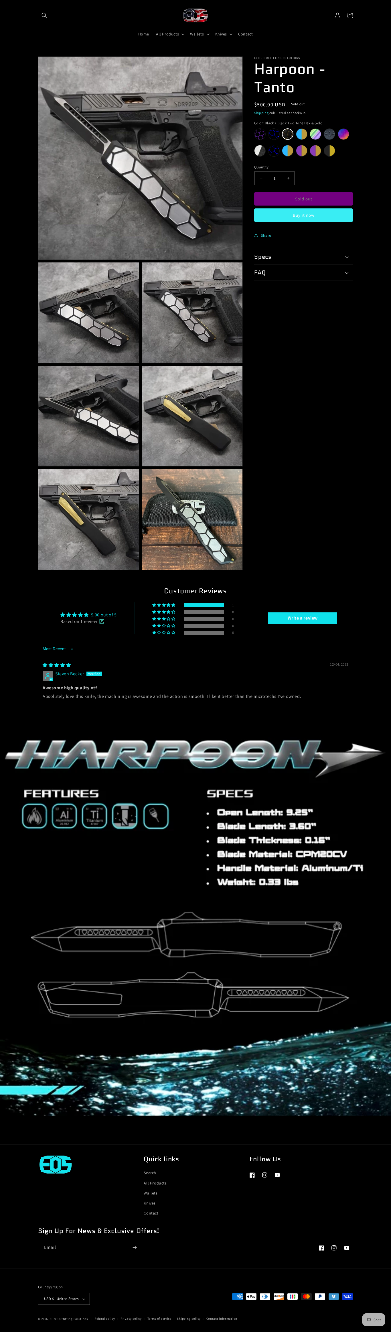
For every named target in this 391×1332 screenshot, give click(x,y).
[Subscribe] (134, 1247)
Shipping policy (189, 1319)
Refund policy (104, 1319)
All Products (155, 1183)
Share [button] (266, 235)
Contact (151, 1213)
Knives (150, 1203)
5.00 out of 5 (104, 615)
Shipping (261, 113)
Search (150, 1172)
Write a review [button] (303, 618)
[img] (57, 665)
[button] (44, 15)
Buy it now (304, 215)
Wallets (150, 1193)
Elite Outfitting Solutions (69, 1319)
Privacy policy (131, 1319)
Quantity (261, 166)
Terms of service (159, 1319)
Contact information (221, 1319)
